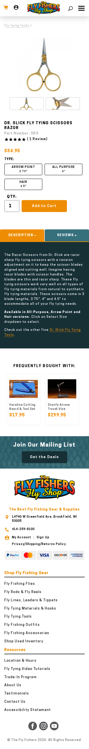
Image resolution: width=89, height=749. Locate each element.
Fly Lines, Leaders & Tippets (31, 600)
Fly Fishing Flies (19, 584)
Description (20, 235)
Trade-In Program (20, 677)
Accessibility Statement (27, 710)
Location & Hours (20, 661)
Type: (9, 159)
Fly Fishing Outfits (22, 625)
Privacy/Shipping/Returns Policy (39, 544)
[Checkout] (5, 8)
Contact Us (15, 702)
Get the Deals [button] (44, 457)
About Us (13, 685)
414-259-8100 (23, 529)
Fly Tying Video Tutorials (27, 669)
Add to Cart (44, 206)
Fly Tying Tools (16, 25)
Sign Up (43, 537)
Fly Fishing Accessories (26, 633)
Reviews (65, 235)
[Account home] (16, 8)
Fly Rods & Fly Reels (23, 592)
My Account (21, 537)
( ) (37, 139)
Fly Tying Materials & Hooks (30, 608)
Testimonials (16, 693)
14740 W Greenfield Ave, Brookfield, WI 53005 (44, 518)
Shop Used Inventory (23, 641)
